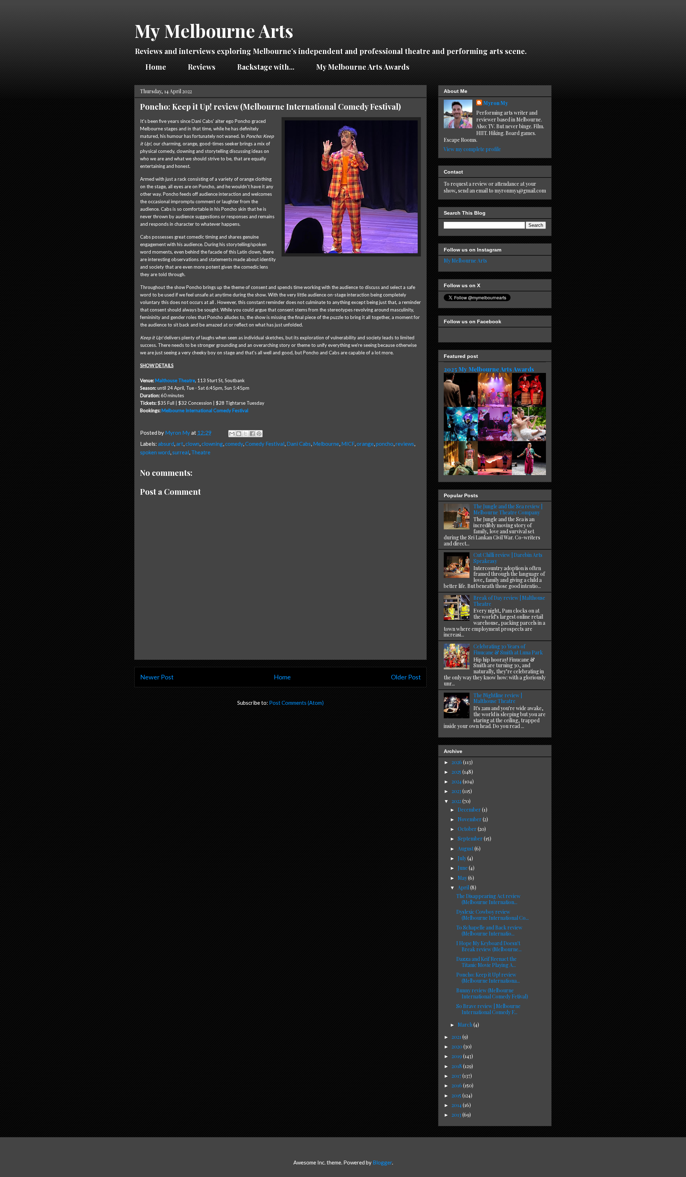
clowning (212, 443)
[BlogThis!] (238, 433)
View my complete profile (472, 149)
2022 (457, 801)
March (465, 1024)
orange (365, 443)
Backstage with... (265, 66)
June (463, 867)
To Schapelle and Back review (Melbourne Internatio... (489, 930)
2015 (457, 1095)
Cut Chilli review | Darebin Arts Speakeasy (507, 558)
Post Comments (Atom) (296, 702)
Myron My (495, 103)
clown (192, 443)
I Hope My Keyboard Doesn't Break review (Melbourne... (489, 946)
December (470, 809)
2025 (457, 771)
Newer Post (157, 677)
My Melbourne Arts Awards (362, 66)
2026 (457, 762)
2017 (457, 1075)
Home (155, 66)
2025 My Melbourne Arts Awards (489, 369)
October (468, 829)
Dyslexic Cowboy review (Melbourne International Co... (492, 914)
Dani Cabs (299, 443)
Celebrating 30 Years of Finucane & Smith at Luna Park (508, 649)
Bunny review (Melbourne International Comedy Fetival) (492, 993)
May (463, 877)
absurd (166, 443)
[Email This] (231, 433)
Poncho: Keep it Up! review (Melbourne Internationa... (488, 977)
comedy (234, 443)
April (464, 887)
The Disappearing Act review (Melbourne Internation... (488, 899)
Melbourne (326, 443)
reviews (405, 443)
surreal (180, 452)
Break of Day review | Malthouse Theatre (509, 600)
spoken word (155, 452)
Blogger (382, 1162)
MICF (347, 443)
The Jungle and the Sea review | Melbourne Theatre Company (507, 509)
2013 (457, 1114)
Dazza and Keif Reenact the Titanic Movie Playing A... (486, 962)
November (470, 819)
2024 (457, 781)
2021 (457, 1036)
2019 (457, 1056)
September (471, 838)
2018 (457, 1066)
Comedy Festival (264, 443)
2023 (457, 791)
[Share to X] (245, 433)
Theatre (200, 452)
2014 (457, 1105)
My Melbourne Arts (213, 31)
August (466, 848)
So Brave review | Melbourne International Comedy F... (488, 1009)
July (462, 858)
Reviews (201, 66)
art (179, 443)
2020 (457, 1046)
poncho (384, 443)
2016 (457, 1085)
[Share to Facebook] (252, 433)
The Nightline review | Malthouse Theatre (497, 698)
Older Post (406, 677)
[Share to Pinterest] (259, 433)
